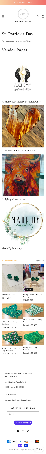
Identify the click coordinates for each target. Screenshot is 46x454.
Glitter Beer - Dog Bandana (9, 323)
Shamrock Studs (8, 295)
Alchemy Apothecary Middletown (20, 101)
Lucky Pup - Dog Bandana (30, 349)
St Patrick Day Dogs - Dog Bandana (11, 349)
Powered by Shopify (31, 449)
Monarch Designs (19, 449)
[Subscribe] (36, 414)
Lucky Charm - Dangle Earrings (32, 296)
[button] (3, 16)
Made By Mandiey (12, 248)
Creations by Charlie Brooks (17, 150)
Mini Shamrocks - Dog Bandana (32, 321)
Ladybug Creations (12, 199)
